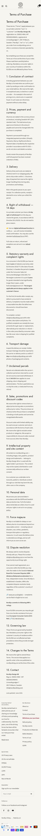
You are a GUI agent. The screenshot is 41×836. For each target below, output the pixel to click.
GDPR (24, 745)
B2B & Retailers (27, 734)
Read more (5, 740)
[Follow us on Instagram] (8, 810)
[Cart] (38, 6)
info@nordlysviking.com (14, 318)
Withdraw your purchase (30, 718)
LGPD (3, 771)
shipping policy (25, 174)
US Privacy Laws (7, 755)
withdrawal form (18, 236)
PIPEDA (4, 763)
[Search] (6, 6)
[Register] (31, 794)
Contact (25, 710)
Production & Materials (30, 730)
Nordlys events (27, 726)
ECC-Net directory (18, 619)
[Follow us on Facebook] (4, 810)
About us (25, 706)
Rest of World (6, 779)
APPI (3, 775)
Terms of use (26, 738)
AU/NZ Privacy (6, 767)
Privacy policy (27, 742)
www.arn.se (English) (16, 595)
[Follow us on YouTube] (13, 810)
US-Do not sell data (8, 759)
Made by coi (17, 818)
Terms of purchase (28, 714)
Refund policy (27, 722)
